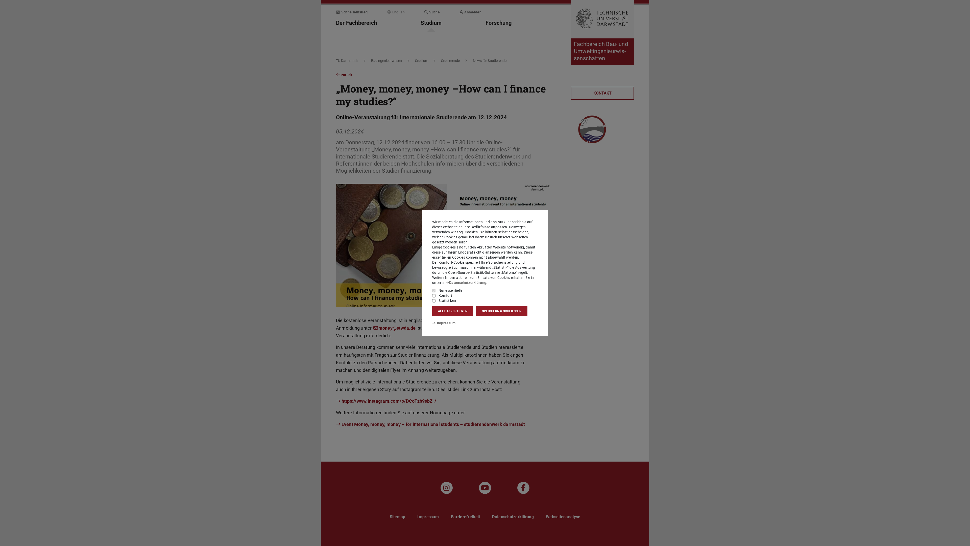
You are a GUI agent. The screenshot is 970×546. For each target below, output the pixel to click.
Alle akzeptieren (452, 311)
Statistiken (447, 301)
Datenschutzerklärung (467, 283)
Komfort (445, 295)
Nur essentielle (451, 290)
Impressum (446, 323)
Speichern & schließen (501, 311)
